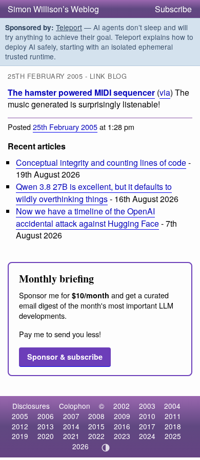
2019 (20, 436)
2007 (71, 416)
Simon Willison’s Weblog (53, 9)
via (164, 92)
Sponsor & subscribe (65, 357)
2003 (147, 406)
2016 (122, 426)
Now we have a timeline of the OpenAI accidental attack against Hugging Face (87, 217)
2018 (173, 426)
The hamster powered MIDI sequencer (81, 92)
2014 (71, 426)
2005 (20, 416)
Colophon (74, 406)
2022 (96, 436)
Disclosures (31, 406)
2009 (122, 416)
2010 (147, 416)
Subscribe (173, 9)
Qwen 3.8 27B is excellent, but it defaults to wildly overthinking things (94, 192)
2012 (20, 426)
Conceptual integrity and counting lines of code (101, 162)
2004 (172, 406)
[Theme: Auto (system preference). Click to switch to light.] (106, 447)
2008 (96, 416)
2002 (121, 406)
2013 (45, 426)
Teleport (69, 27)
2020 (45, 436)
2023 (122, 436)
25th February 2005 (65, 126)
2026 (80, 446)
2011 (173, 416)
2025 (173, 436)
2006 (45, 416)
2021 (71, 436)
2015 (96, 426)
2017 (147, 426)
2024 (147, 436)
